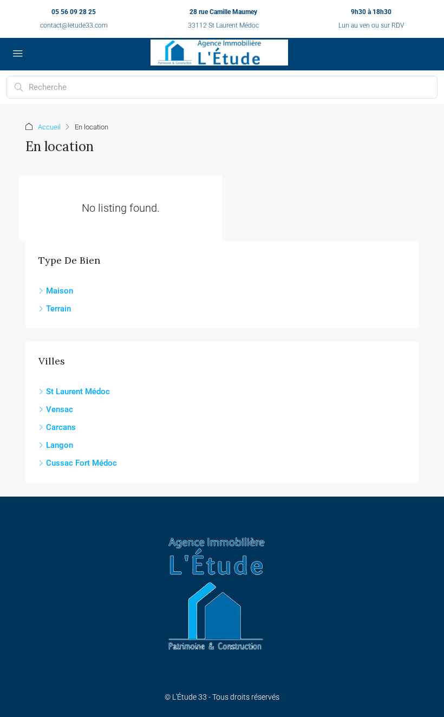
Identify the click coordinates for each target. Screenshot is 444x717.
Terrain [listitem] (58, 309)
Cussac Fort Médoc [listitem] (81, 463)
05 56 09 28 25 (73, 12)
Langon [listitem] (59, 445)
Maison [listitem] (59, 291)
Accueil (49, 127)
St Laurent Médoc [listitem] (78, 391)
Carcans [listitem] (61, 427)
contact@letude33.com (74, 25)
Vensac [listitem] (59, 409)
